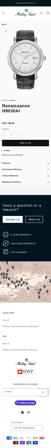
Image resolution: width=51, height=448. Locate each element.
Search (6, 320)
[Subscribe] (42, 392)
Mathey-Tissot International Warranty (20, 326)
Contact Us (13, 219)
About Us (34, 219)
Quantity (5, 129)
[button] (3, 13)
